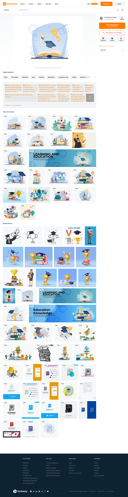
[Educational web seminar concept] (59, 176)
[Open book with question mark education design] (37, 140)
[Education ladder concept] (15, 158)
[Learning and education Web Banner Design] (62, 158)
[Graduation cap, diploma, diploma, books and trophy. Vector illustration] (41, 333)
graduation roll (85, 77)
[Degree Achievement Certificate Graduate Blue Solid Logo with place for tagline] (49, 410)
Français (96, 473)
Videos (39, 4)
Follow (122, 19)
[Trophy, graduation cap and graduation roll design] (15, 313)
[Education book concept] (60, 140)
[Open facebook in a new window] (31, 491)
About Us (71, 468)
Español (96, 465)
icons (33, 77)
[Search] (118, 10)
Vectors (22, 4)
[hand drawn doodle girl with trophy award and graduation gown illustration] (12, 235)
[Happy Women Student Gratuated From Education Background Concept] (84, 140)
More (56, 4)
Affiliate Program (51, 468)
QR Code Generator (28, 483)
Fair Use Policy (109, 491)
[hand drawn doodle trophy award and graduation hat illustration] (32, 235)
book (5, 77)
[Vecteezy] (10, 4)
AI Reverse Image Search (30, 478)
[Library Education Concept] (14, 123)
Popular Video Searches (53, 475)
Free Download (112, 26)
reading (41, 77)
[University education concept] (14, 140)
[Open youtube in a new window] (47, 491)
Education (26, 473)
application (51, 77)
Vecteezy (25, 465)
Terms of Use (92, 491)
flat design (14, 77)
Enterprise (26, 470)
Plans (88, 4)
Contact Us (72, 465)
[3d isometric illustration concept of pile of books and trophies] (13, 372)
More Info (103, 50)
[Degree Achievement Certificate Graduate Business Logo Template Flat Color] (11, 410)
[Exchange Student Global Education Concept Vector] (39, 195)
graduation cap (63, 77)
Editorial (48, 4)
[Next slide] (93, 77)
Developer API (27, 475)
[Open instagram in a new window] (33, 491)
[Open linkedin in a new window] (36, 491)
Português (97, 468)
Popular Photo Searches (53, 473)
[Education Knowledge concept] (84, 176)
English (96, 463)
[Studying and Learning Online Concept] (62, 195)
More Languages (99, 475)
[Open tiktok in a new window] (42, 491)
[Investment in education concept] (84, 123)
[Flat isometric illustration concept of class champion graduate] (65, 333)
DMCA (48, 465)
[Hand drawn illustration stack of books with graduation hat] (45, 353)
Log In (119, 4)
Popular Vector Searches (53, 470)
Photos (31, 4)
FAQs (70, 463)
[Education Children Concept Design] (11, 212)
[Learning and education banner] (27, 295)
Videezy (25, 468)
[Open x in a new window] (45, 491)
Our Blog (71, 470)
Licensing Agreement (52, 463)
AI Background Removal (30, 480)
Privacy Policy (100, 491)
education (25, 77)
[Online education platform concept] (15, 176)
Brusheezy (26, 463)
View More (90, 98)
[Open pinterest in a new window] (39, 491)
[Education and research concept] (85, 195)
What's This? (111, 46)
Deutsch (96, 470)
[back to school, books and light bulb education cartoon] (36, 176)
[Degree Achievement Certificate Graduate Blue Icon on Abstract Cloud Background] (49, 429)
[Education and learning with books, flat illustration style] (28, 212)
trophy (74, 77)
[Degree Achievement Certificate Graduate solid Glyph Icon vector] (68, 410)
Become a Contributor (75, 473)
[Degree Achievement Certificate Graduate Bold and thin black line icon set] (87, 391)
